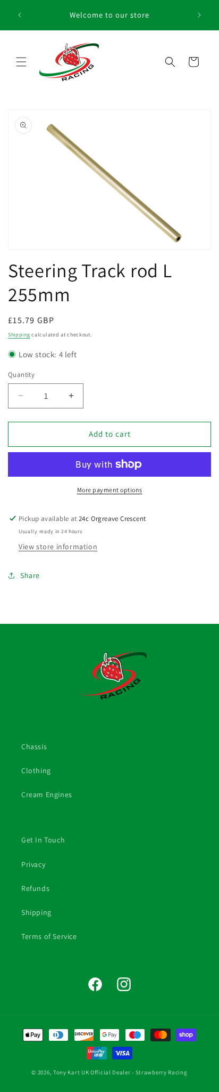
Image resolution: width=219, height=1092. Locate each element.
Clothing (36, 770)
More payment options (109, 490)
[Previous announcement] (19, 15)
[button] (21, 62)
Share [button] (30, 575)
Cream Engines (46, 794)
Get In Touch (43, 840)
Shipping (19, 334)
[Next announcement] (199, 15)
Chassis (34, 746)
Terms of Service (49, 936)
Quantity (21, 374)
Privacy (33, 864)
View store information (58, 546)
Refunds (35, 888)
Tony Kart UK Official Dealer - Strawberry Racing (120, 1072)
